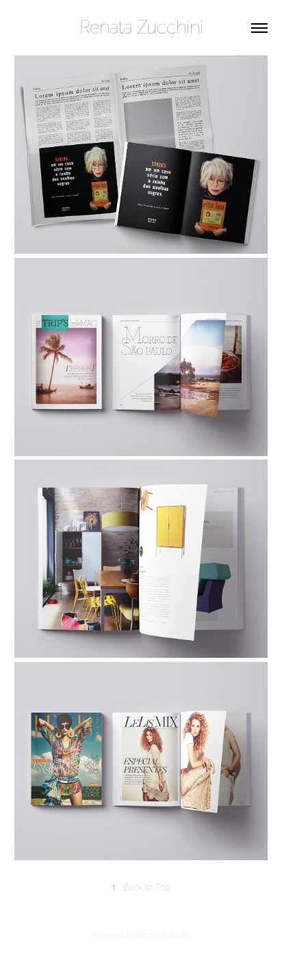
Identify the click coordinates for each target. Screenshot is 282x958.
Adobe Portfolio (163, 935)
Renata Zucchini (141, 27)
